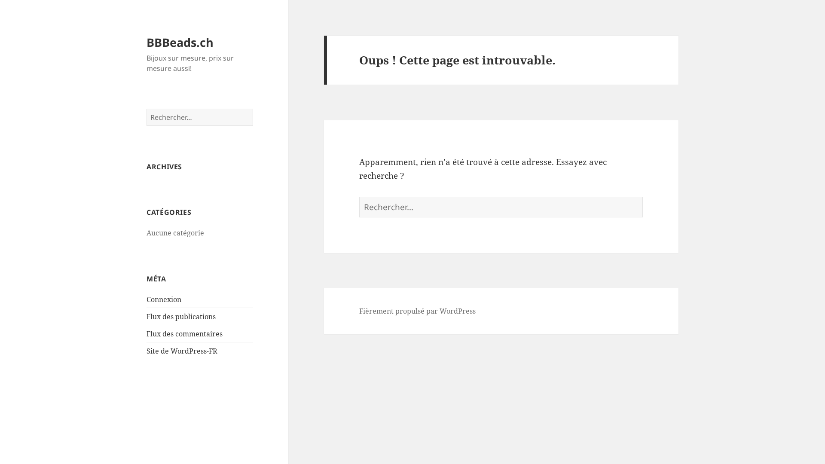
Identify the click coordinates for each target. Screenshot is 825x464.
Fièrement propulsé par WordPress (417, 311)
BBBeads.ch (180, 42)
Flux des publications (181, 316)
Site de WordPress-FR (182, 351)
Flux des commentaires (185, 334)
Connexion (164, 299)
